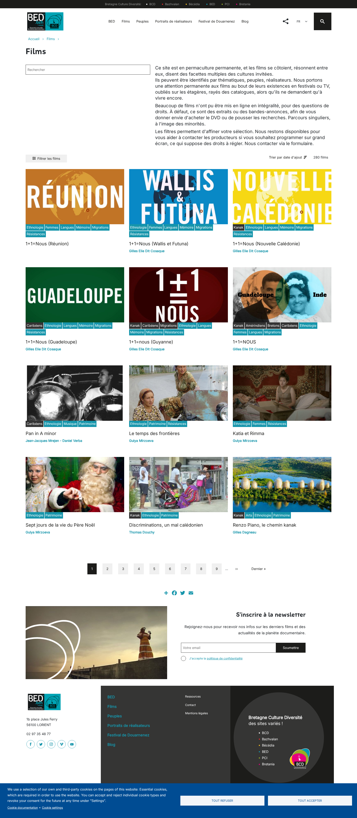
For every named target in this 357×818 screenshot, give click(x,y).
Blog (245, 21)
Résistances (36, 234)
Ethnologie (35, 227)
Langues (67, 227)
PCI (227, 4)
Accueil (33, 39)
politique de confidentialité (225, 658)
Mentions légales (196, 713)
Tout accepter (310, 800)
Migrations (100, 227)
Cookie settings (52, 807)
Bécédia (194, 4)
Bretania (244, 4)
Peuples (142, 21)
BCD (152, 4)
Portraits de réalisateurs (173, 21)
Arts (249, 515)
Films (126, 21)
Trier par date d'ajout (285, 157)
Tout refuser (222, 800)
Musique (70, 424)
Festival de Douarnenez (217, 21)
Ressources (193, 696)
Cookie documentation (22, 807)
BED (212, 4)
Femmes (51, 227)
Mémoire (83, 227)
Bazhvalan (172, 4)
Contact (190, 705)
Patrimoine (87, 424)
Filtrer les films (48, 158)
